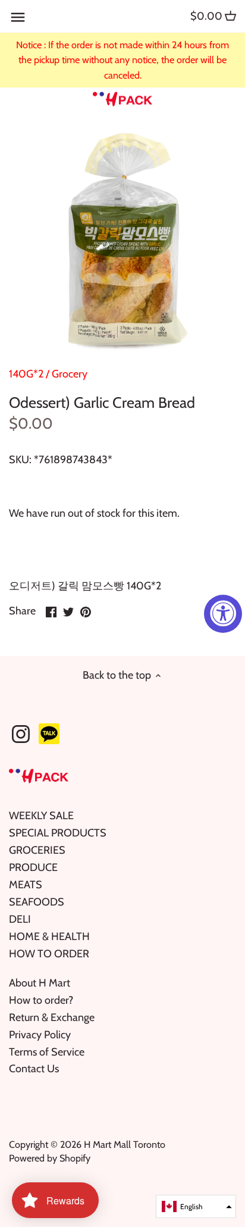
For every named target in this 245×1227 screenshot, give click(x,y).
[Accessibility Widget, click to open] (223, 614)
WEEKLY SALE (41, 815)
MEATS (25, 884)
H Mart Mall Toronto (124, 1144)
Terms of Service (46, 1052)
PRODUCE (33, 867)
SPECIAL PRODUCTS (57, 832)
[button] (196, 1206)
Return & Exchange (52, 1017)
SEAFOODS (36, 901)
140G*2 (26, 373)
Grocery (69, 373)
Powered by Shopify (49, 1158)
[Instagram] (21, 734)
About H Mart (39, 982)
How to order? (41, 1000)
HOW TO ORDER (49, 953)
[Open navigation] (18, 17)
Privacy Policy (40, 1034)
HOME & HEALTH (49, 936)
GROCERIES (37, 850)
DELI (20, 919)
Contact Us (34, 1068)
